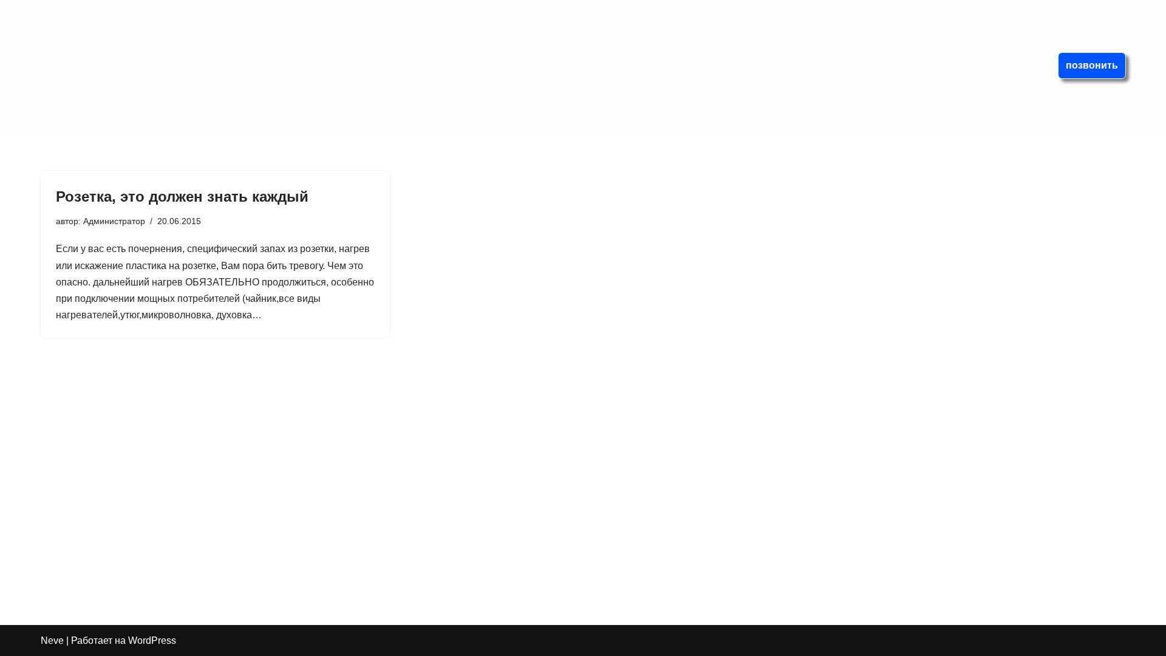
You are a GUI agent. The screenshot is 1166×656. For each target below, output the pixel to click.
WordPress (152, 640)
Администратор (114, 221)
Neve (52, 640)
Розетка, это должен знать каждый (182, 196)
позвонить (1092, 65)
